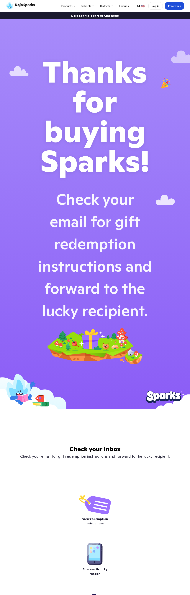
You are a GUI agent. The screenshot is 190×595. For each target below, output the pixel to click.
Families (124, 6)
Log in (156, 6)
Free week (174, 6)
